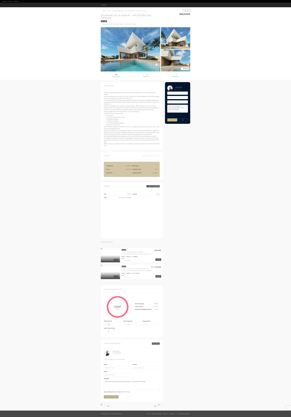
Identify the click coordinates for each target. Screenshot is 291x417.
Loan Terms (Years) (109, 328)
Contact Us (163, 9)
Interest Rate (146, 321)
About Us (154, 9)
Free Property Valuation (177, 9)
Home (106, 9)
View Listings (156, 343)
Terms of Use (126, 392)
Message (106, 378)
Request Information (111, 397)
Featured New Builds (125, 9)
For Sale (104, 21)
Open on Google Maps (153, 186)
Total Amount (108, 321)
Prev (108, 406)
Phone (135, 364)
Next (155, 406)
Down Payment (127, 321)
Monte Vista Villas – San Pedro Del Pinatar (137, 268)
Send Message (172, 120)
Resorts (112, 9)
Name (105, 364)
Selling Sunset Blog (142, 9)
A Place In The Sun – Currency (10, 1)
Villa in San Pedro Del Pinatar (132, 252)
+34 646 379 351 (116, 353)
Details (158, 259)
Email (105, 371)
